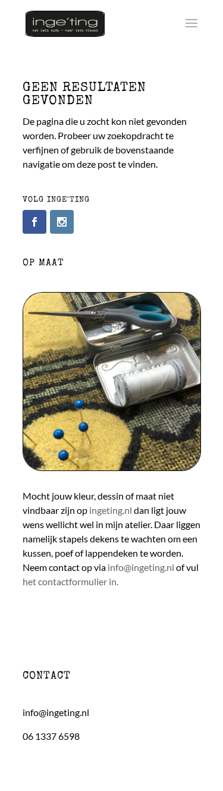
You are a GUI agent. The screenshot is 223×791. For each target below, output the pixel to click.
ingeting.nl (110, 510)
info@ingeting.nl (141, 567)
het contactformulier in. (70, 581)
